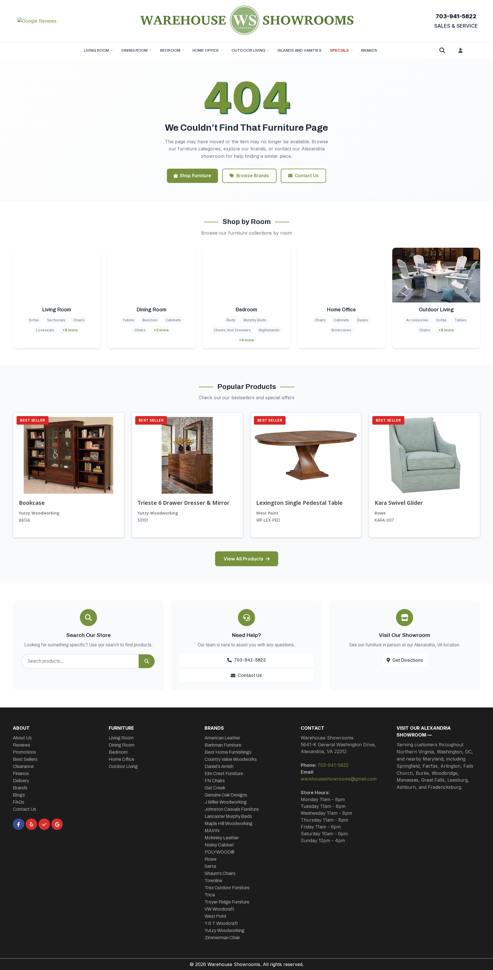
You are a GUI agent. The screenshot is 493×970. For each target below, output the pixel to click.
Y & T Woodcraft (221, 923)
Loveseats (45, 330)
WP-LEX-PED (268, 520)
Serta (210, 866)
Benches (149, 320)
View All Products (243, 559)
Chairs (78, 320)
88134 (24, 520)
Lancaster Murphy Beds (228, 816)
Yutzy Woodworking (39, 513)
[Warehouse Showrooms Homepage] (246, 20)
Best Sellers (25, 759)
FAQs (18, 802)
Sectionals (56, 320)
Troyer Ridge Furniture (227, 902)
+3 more (161, 330)
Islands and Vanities (300, 50)
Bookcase (32, 503)
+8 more (70, 330)
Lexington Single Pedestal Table (299, 503)
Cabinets (173, 320)
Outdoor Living (248, 50)
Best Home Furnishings (228, 752)
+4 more (246, 340)
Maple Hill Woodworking (228, 823)
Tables (128, 320)
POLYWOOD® (220, 852)
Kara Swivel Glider (399, 503)
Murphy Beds (254, 320)
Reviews (21, 745)
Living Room (96, 50)
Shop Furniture (195, 175)
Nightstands (269, 330)
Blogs (19, 794)
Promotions (24, 752)
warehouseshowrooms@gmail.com (339, 779)
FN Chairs (215, 780)
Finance (21, 773)
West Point (267, 513)
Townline (213, 880)
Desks (362, 320)
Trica (210, 894)
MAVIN (212, 830)
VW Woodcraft (219, 909)
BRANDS (369, 50)
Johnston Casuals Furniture (232, 809)
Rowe (380, 513)
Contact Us (307, 175)
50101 (143, 520)
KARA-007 (384, 520)
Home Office (206, 50)
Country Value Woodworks (231, 759)
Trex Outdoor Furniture (227, 887)
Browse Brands (252, 175)
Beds (231, 320)
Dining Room (135, 50)
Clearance (23, 766)
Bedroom (170, 50)
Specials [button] (339, 50)
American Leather (222, 737)
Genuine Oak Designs (226, 794)
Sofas (34, 320)
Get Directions (407, 660)
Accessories (417, 320)
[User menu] (460, 50)
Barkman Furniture (223, 745)
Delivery (21, 780)
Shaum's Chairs (220, 873)
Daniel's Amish (219, 766)
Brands (20, 787)
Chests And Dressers (232, 330)
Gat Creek (215, 787)
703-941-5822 (456, 16)
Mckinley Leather (222, 837)
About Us (22, 737)
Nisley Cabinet (219, 844)
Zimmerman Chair (222, 937)
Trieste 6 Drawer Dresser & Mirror (183, 503)
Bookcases (341, 330)
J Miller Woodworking (226, 802)
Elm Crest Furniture (224, 773)
